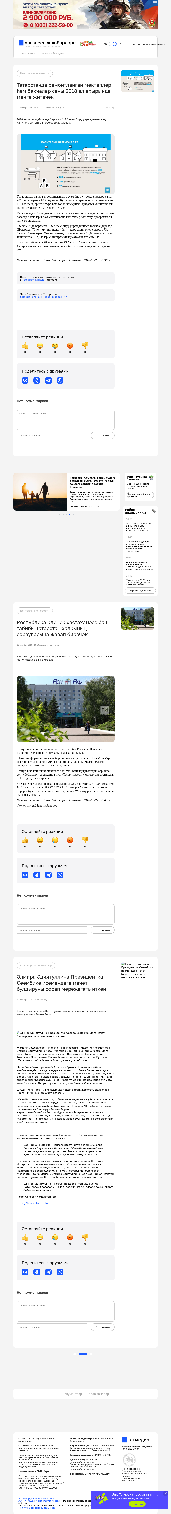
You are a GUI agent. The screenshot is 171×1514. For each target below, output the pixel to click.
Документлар (72, 1394)
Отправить (103, 435)
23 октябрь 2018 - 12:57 (28, 108)
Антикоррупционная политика (36, 1498)
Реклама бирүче (52, 53)
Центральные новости (34, 73)
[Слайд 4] (69, 514)
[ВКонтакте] (25, 380)
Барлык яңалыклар (140, 590)
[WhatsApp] (60, 380)
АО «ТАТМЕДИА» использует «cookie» (40, 1500)
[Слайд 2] (63, 514)
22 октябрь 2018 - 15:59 (28, 645)
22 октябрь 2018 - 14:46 (28, 1000)
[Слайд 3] (66, 514)
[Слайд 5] (73, 514)
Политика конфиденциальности (37, 1507)
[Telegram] (48, 380)
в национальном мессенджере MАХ (43, 296)
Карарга (137, 1504)
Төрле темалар (98, 1394)
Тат (120, 43)
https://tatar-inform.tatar (33, 1203)
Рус (104, 43)
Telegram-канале (33, 279)
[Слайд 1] (59, 514)
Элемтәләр (27, 53)
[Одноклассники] (36, 380)
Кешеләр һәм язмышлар (36, 965)
